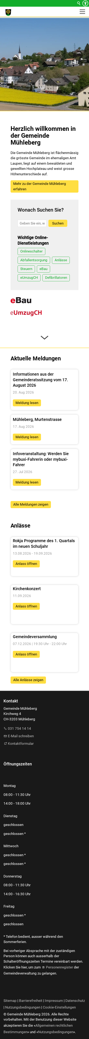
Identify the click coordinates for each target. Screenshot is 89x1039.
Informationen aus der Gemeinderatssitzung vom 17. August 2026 (40, 380)
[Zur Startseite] (8, 12)
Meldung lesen (27, 403)
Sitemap (10, 1001)
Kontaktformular (21, 743)
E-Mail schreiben (21, 736)
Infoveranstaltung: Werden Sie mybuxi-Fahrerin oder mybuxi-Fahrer (41, 459)
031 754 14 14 (19, 728)
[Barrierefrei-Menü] (85, 3)
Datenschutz (75, 1001)
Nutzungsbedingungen (22, 1007)
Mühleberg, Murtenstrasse (37, 419)
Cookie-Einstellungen (59, 1007)
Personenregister (59, 967)
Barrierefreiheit (30, 1001)
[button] (82, 11)
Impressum (54, 1001)
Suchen (58, 223)
